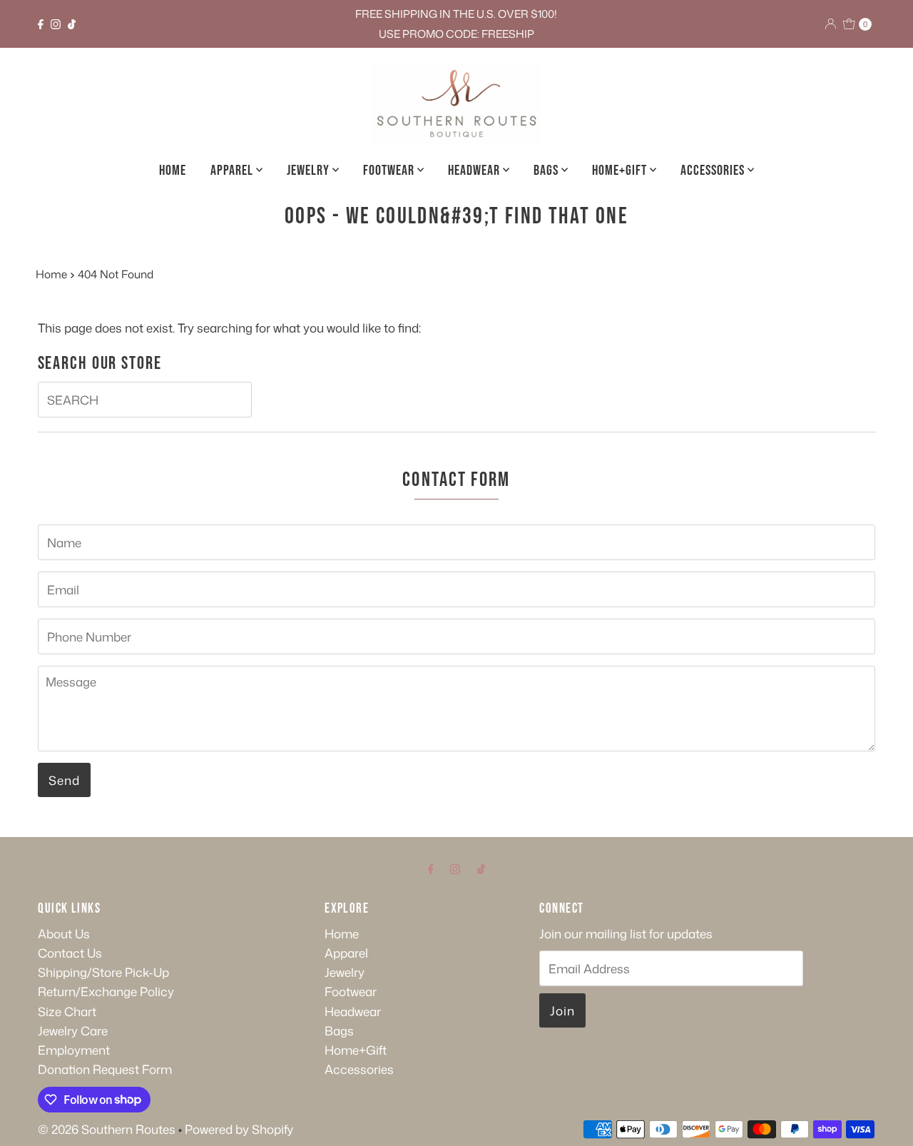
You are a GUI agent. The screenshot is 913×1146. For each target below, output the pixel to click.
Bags (547, 170)
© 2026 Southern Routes (106, 1128)
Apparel (233, 170)
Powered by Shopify (239, 1128)
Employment (74, 1049)
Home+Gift (621, 170)
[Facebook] (41, 24)
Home (172, 170)
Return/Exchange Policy (106, 991)
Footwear (390, 170)
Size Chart (67, 1011)
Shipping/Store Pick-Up (103, 971)
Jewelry (309, 170)
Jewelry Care (73, 1030)
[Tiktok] (72, 24)
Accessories (714, 170)
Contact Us (70, 952)
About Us (64, 933)
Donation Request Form (105, 1068)
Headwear (475, 170)
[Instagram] (56, 24)
